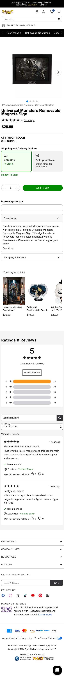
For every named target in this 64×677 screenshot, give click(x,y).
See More (8, 248)
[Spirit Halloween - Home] (8, 12)
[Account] (44, 12)
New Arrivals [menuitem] (14, 32)
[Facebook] (3, 595)
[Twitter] (18, 595)
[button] (32, 69)
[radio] (16, 161)
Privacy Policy (25, 638)
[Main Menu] (59, 12)
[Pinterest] (40, 595)
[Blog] (48, 595)
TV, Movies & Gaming (12, 104)
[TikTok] (25, 595)
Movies (29, 104)
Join (56, 583)
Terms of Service (9, 638)
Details (43, 4)
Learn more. (45, 614)
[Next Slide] (58, 72)
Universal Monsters (44, 104)
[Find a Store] (37, 12)
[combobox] (32, 19)
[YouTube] (33, 595)
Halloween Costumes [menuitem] (37, 32)
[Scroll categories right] (61, 32)
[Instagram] (10, 595)
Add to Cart (42, 187)
